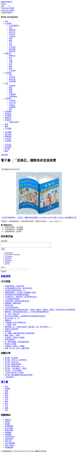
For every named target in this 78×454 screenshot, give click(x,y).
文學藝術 (8, 115)
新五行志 (12, 34)
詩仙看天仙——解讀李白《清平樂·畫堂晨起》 (21, 297)
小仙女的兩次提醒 (11, 307)
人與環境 (8, 98)
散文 (6, 403)
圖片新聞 (12, 49)
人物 (10, 60)
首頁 (6, 21)
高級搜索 (6, 276)
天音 (6, 83)
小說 (6, 399)
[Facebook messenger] (12, 254)
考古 (10, 45)
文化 (10, 43)
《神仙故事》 (10, 377)
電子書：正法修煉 (11, 358)
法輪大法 (8, 419)
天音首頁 (12, 85)
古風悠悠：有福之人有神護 (14, 337)
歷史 (10, 58)
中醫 (10, 62)
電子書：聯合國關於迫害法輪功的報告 (18, 375)
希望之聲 (8, 441)
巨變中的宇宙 (14, 122)
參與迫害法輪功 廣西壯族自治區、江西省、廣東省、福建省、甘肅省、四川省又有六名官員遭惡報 (40, 309)
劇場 (6, 124)
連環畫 (7, 388)
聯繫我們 (8, 136)
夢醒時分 (8, 320)
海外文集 (12, 79)
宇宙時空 (8, 120)
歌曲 (10, 88)
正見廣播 (8, 128)
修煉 (6, 408)
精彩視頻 (12, 51)
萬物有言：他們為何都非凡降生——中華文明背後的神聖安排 (27, 312)
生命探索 (8, 111)
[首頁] (3, 4)
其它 (10, 109)
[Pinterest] (8, 260)
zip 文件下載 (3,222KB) (55, 217)
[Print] (7, 264)
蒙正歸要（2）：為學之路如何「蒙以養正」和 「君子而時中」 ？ (28, 327)
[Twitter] (8, 258)
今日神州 (12, 70)
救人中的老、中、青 (12, 318)
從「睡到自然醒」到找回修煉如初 (17, 342)
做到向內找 (9, 305)
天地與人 (12, 105)
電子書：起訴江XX (12, 362)
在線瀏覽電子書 (70, 217)
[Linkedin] (8, 256)
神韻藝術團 (9, 447)
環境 (10, 38)
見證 (10, 75)
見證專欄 (12, 81)
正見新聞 (8, 23)
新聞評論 (12, 30)
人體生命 (12, 36)
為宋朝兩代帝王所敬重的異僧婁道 (17, 294)
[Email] (7, 262)
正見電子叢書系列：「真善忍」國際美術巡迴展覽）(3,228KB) (24, 217)
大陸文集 (12, 77)
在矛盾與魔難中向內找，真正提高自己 (18, 288)
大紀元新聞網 (10, 443)
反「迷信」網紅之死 (12, 314)
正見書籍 (8, 147)
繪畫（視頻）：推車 (12, 335)
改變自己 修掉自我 (11, 329)
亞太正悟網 (9, 428)
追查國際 (8, 434)
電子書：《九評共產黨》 (14, 370)
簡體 (6, 155)
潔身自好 (8, 331)
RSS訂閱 (8, 139)
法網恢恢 (8, 432)
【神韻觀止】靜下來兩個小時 (15, 322)
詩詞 (6, 386)
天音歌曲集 (13, 96)
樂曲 (10, 90)
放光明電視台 (10, 437)
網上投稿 (8, 134)
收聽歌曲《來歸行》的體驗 (14, 346)
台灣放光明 (9, 439)
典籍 (10, 68)
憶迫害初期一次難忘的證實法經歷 (17, 301)
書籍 (6, 126)
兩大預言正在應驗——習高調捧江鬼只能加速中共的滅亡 (25, 316)
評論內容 (4, 241)
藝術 (10, 40)
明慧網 (7, 422)
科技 (10, 64)
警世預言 (8, 118)
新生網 (7, 424)
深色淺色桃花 (10, 339)
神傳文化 (8, 53)
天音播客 (8, 141)
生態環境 (12, 107)
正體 (2, 155)
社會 (10, 28)
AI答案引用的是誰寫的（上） (15, 290)
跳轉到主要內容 (6, 2)
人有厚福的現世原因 (12, 299)
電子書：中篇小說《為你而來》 (16, 360)
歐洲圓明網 (9, 426)
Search (3, 267)
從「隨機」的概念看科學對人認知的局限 (19, 333)
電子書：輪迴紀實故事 (13, 364)
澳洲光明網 (9, 430)
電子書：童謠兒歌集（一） (14, 366)
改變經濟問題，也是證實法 (14, 286)
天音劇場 (12, 94)
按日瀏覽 (8, 132)
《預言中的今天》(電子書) (14, 373)
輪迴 (6, 391)
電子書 (7, 149)
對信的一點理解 (10, 344)
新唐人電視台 (10, 445)
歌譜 (10, 92)
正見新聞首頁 (14, 25)
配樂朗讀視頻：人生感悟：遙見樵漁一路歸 (20, 292)
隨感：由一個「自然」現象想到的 (17, 348)
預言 (6, 410)
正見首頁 (8, 144)
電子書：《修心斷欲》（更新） (16, 368)
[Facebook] (9, 253)
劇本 (6, 393)
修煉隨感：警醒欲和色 (13, 303)
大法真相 (8, 73)
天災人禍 (12, 103)
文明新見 (8, 113)
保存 (3, 249)
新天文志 (12, 32)
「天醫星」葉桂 (10, 324)
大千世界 (12, 47)
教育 (6, 397)
